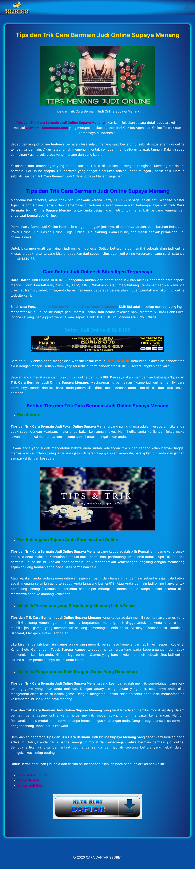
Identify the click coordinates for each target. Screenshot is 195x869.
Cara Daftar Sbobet (32, 775)
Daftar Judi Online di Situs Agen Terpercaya (82, 307)
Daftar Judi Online (85, 330)
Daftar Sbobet (28, 780)
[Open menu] (186, 7)
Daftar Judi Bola (30, 785)
